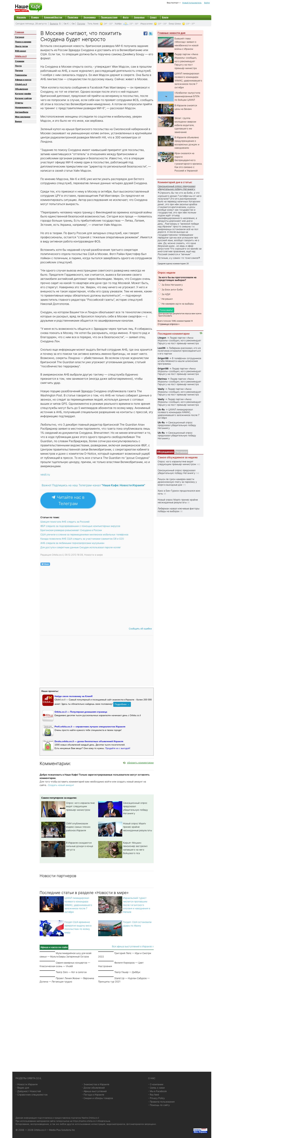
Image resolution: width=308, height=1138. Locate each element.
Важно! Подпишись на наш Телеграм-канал (93, 485)
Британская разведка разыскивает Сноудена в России (71, 530)
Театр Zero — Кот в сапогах (71, 972)
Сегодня (19, 37)
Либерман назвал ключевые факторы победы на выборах (178, 510)
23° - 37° (190, 23)
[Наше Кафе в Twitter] (151, 33)
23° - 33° (162, 23)
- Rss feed (153, 1094)
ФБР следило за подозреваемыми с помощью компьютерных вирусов (80, 526)
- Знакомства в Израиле (95, 1084)
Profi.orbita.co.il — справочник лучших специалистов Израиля (90, 726)
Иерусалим (146, 23)
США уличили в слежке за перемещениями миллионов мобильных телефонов (84, 534)
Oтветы (19, 102)
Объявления (21, 89)
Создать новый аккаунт (61, 785)
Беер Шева (175, 23)
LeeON (161, 348)
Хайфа (118, 23)
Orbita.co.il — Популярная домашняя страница (81, 712)
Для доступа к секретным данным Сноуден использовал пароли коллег (80, 547)
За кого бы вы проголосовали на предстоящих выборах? (177, 278)
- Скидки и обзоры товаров (97, 1098)
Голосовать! (166, 310)
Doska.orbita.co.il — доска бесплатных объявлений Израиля (89, 741)
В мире (35, 17)
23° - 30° (133, 23)
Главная (19, 32)
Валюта (54, 23)
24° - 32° (108, 23)
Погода (81, 23)
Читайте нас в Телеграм (70, 500)
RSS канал (20, 51)
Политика (73, 17)
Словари (19, 61)
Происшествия (109, 17)
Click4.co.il (21, 84)
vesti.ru (45, 474)
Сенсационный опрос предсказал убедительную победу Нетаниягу (176, 187)
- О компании (155, 1084)
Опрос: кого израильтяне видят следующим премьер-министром (80, 806)
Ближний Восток (53, 17)
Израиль (21, 17)
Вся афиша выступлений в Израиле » (133, 946)
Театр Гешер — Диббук (127, 972)
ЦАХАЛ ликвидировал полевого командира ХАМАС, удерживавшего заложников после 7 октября (78, 905)
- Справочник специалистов (31, 1094)
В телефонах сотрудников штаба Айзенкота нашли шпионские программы (179, 361)
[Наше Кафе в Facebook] (145, 33)
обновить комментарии (140, 762)
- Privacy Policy (156, 1098)
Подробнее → (122, 704)
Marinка (162, 378)
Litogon (162, 337)
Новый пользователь (191, 3)
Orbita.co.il (21, 56)
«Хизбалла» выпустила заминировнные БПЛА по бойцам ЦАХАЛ (187, 96)
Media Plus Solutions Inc (62, 1130)
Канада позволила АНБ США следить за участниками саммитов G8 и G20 (82, 538)
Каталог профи (23, 93)
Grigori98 (163, 358)
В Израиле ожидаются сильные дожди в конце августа (79, 846)
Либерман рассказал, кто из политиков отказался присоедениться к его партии (179, 351)
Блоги (165, 17)
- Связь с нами (156, 1087)
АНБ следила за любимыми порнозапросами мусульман (72, 543)
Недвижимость (23, 107)
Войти (207, 3)
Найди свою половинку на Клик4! (74, 696)
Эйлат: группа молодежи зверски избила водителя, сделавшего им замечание (185, 125)
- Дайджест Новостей (28, 1091)
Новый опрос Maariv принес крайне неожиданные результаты (137, 827)
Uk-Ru (161, 409)
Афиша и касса (23, 79)
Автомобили (21, 112)
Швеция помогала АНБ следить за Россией (65, 521)
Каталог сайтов (23, 98)
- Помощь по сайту (159, 1105)
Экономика (89, 17)
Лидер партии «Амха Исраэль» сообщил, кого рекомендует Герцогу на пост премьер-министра (186, 61)
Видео (18, 121)
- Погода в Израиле (93, 1094)
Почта (18, 66)
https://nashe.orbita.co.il (85, 1121)
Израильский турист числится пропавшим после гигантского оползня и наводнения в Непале (136, 905)
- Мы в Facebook (157, 1091)
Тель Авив (92, 23)
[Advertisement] (97, 1024)
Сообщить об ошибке (140, 628)
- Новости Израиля (27, 1084)
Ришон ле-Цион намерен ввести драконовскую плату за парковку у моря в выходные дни (177, 482)
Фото (125, 17)
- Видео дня (22, 1087)
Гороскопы (21, 75)
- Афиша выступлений (94, 1091)
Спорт (153, 17)
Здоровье (139, 17)
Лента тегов (21, 46)
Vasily (161, 389)
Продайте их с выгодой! (117, 748)
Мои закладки (22, 116)
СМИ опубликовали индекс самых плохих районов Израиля (78, 827)
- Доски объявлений (93, 1087)
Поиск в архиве (23, 41)
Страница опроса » (169, 324)
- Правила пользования (161, 1101)
